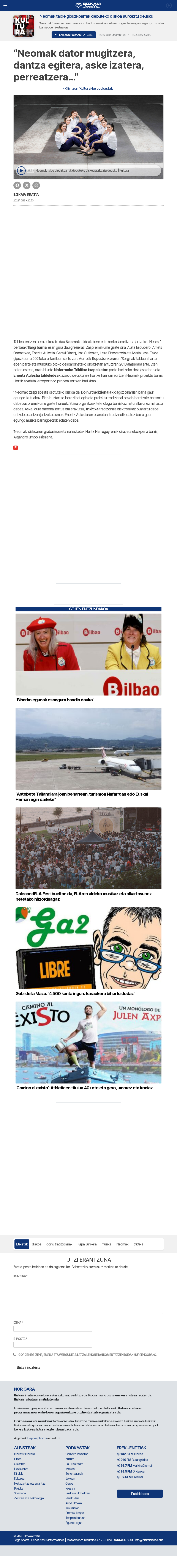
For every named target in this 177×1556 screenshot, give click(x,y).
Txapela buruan (75, 1518)
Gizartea (19, 1464)
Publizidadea (140, 1494)
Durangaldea (134, 1460)
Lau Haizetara (74, 1464)
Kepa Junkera (86, 1244)
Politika (18, 1488)
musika (106, 1244)
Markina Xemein (136, 1465)
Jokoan (70, 1478)
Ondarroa (132, 1471)
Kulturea (19, 1478)
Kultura (69, 1459)
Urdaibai (131, 1477)
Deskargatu (142, 34)
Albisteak (25, 1447)
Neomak (122, 1244)
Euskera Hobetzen (77, 1493)
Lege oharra (21, 1540)
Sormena (20, 1493)
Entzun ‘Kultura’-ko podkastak (90, 88)
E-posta (20, 1339)
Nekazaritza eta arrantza (29, 1483)
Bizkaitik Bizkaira (24, 1454)
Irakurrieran (72, 1508)
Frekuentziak (131, 1447)
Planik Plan (72, 1498)
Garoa (69, 1483)
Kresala (70, 1488)
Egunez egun (73, 1523)
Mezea (69, 1469)
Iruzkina (20, 1276)
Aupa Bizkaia (73, 1503)
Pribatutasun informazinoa (47, 1540)
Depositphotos (37, 1438)
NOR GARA (24, 1389)
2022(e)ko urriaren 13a (112, 34)
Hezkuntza (21, 1469)
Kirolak (18, 1473)
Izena (18, 1322)
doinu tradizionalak (59, 1244)
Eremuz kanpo (74, 1513)
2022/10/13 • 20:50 (23, 200)
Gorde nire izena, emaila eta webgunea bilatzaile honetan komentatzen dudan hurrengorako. (87, 1355)
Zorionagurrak (74, 1473)
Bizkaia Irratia (26, 194)
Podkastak (77, 1447)
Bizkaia (131, 1454)
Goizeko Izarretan (76, 1454)
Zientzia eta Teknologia (29, 1498)
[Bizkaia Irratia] (88, 5)
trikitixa (138, 1244)
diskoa (36, 1244)
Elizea (17, 1459)
